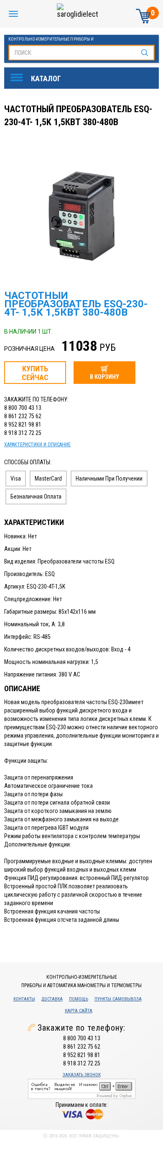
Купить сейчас (35, 373)
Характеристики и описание (37, 445)
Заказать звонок (82, 1075)
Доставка (52, 999)
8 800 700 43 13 (22, 407)
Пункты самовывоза (118, 999)
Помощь (78, 999)
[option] (82, 213)
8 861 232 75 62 (22, 416)
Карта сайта (78, 1011)
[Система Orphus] (81, 1088)
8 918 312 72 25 (22, 433)
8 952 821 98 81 (22, 424)
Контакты (24, 999)
